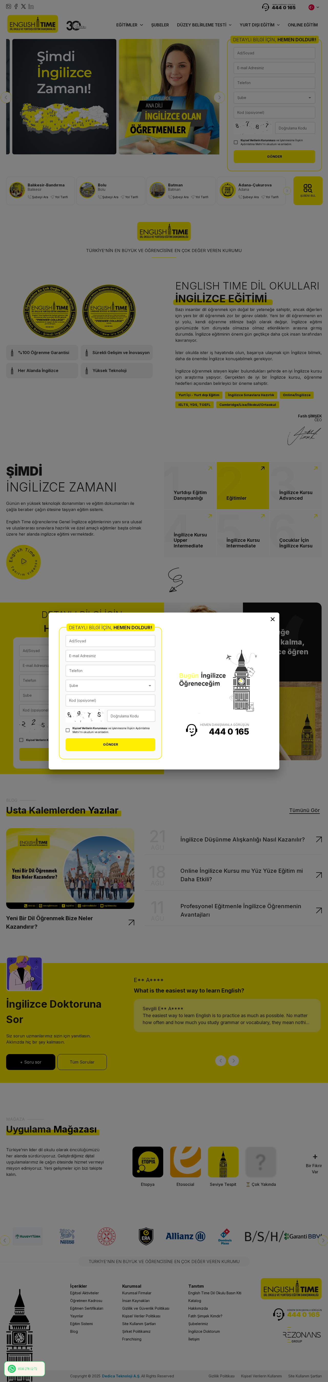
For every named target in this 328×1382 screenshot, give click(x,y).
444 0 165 (229, 732)
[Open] (149, 685)
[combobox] (106, 685)
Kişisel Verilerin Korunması (90, 728)
